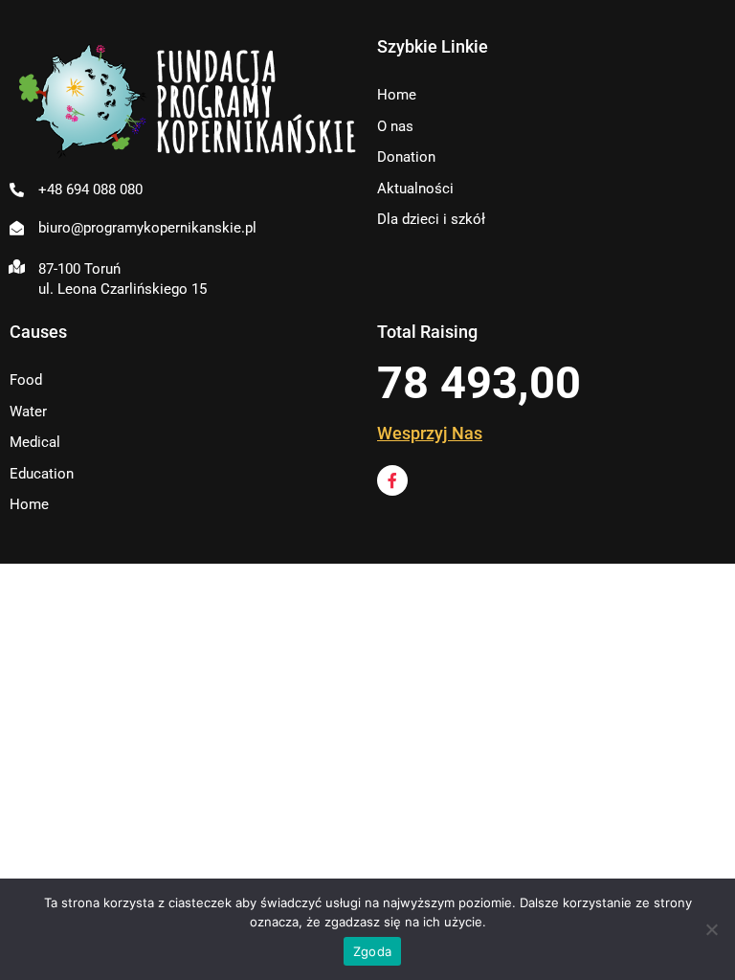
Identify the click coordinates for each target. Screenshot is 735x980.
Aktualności (415, 188)
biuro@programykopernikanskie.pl (147, 227)
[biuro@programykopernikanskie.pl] (17, 228)
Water (28, 411)
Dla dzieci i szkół (431, 219)
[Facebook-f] (392, 480)
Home (396, 94)
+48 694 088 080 (90, 189)
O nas (395, 126)
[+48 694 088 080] (17, 190)
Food (26, 380)
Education (42, 473)
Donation (406, 157)
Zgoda (372, 951)
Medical (35, 442)
